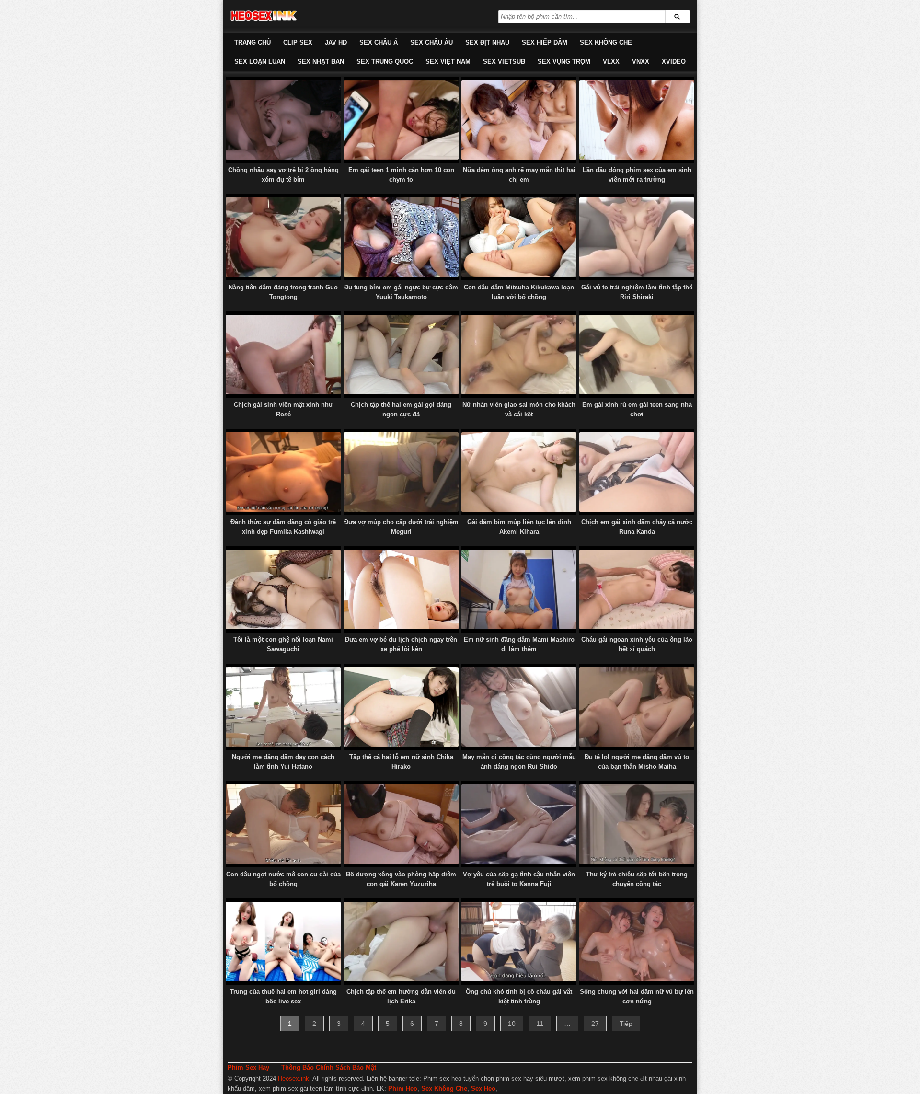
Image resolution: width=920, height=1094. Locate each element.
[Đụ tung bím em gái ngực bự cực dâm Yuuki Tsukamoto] (401, 237)
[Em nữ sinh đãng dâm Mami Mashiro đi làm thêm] (519, 589)
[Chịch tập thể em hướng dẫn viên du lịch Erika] (401, 942)
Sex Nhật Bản (321, 61)
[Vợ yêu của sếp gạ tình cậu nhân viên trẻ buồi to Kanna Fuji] (519, 824)
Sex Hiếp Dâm (544, 42)
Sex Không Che (606, 42)
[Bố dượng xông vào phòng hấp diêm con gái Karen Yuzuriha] (401, 824)
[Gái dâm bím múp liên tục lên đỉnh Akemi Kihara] (519, 472)
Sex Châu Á (378, 42)
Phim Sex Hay (248, 1067)
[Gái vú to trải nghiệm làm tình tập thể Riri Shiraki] (636, 237)
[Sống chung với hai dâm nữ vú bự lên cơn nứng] (636, 942)
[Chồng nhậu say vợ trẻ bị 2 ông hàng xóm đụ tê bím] (283, 120)
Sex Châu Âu (431, 42)
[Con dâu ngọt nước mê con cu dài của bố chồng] (283, 824)
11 (539, 1023)
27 (595, 1023)
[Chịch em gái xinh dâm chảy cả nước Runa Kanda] (636, 472)
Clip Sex (297, 42)
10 (512, 1023)
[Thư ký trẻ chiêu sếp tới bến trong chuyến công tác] (636, 824)
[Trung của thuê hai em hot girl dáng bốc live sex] (283, 942)
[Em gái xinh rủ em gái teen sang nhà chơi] (636, 355)
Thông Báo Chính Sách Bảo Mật (328, 1067)
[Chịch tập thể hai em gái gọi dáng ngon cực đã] (401, 355)
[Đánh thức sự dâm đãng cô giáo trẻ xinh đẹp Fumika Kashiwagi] (283, 472)
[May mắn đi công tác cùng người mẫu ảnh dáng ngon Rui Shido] (519, 707)
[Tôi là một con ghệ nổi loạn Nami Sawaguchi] (283, 589)
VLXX (611, 61)
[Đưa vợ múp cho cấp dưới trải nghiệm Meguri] (401, 472)
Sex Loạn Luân (259, 61)
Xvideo (674, 61)
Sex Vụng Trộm (564, 61)
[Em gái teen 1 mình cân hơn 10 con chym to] (401, 120)
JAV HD (336, 42)
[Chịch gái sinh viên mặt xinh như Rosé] (283, 355)
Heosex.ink (293, 1078)
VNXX (640, 61)
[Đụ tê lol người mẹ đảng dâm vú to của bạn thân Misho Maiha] (636, 707)
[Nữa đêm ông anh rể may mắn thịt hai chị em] (519, 120)
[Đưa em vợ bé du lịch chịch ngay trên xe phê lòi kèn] (401, 589)
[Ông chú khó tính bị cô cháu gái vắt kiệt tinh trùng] (519, 942)
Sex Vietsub (504, 61)
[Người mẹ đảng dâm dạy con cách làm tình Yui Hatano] (283, 707)
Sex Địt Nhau (487, 42)
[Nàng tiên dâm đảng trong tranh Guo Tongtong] (283, 237)
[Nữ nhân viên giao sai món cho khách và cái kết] (519, 355)
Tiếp (626, 1023)
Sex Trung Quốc (384, 61)
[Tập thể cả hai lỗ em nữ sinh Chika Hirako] (401, 707)
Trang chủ (252, 42)
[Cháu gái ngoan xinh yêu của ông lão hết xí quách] (636, 589)
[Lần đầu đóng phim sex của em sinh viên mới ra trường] (636, 120)
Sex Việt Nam (448, 61)
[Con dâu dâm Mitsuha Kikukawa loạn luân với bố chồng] (519, 237)
